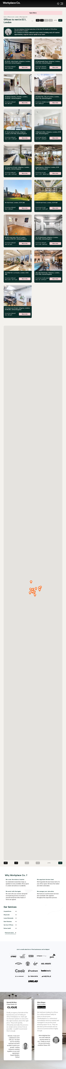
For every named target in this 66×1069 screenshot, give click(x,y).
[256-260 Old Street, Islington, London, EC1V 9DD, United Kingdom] (48, 266)
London (17, 17)
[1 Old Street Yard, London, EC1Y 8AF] (48, 196)
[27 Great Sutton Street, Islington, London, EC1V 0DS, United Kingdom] (18, 125)
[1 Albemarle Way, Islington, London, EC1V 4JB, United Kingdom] (48, 125)
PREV (38, 20)
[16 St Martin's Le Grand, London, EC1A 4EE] (18, 266)
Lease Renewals (8, 918)
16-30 (46, 20)
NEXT (60, 20)
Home (5, 17)
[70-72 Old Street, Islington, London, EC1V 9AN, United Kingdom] (48, 231)
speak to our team (39, 34)
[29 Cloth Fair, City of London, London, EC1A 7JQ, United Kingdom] (48, 90)
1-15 (42, 20)
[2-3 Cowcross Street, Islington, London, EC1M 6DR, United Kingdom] (18, 301)
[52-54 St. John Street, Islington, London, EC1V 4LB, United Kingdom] (18, 55)
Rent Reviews (8, 921)
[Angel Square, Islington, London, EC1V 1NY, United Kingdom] (48, 161)
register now (27, 34)
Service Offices (8, 925)
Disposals (7, 914)
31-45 (51, 20)
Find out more (9, 932)
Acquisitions (7, 911)
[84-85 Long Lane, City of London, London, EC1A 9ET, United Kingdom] (18, 231)
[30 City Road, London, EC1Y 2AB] (18, 196)
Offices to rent (10, 17)
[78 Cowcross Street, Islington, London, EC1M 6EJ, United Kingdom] (18, 161)
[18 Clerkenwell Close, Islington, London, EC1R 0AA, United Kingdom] (48, 55)
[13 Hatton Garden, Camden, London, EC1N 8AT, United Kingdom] (18, 90)
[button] (30, 593)
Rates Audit (7, 928)
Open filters (33, 13)
